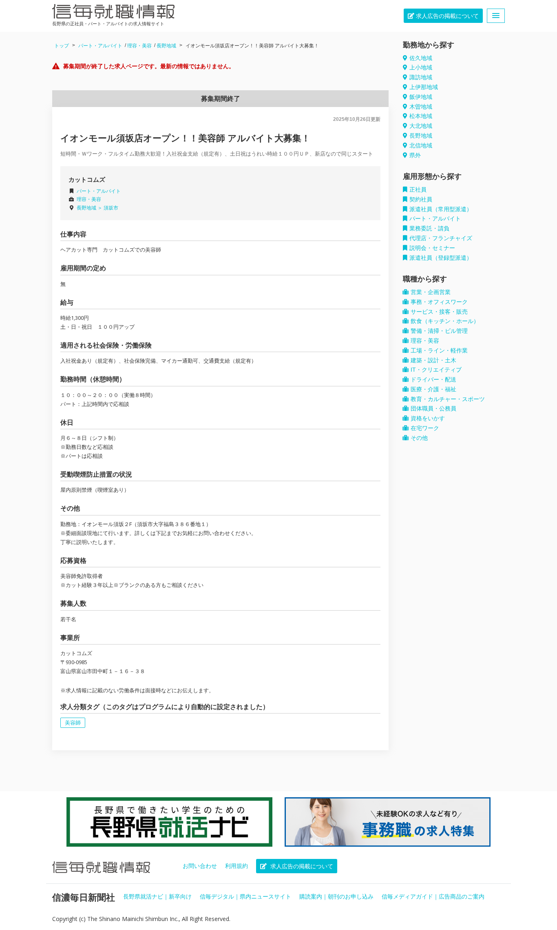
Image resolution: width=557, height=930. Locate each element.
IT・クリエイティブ (436, 369)
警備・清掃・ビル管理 (439, 331)
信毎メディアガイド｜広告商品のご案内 (433, 896)
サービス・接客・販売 (439, 311)
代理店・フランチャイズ (440, 238)
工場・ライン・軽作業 (439, 350)
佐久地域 (420, 58)
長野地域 (166, 46)
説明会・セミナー (432, 248)
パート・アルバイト (100, 46)
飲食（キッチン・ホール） (445, 321)
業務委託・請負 (429, 228)
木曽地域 (420, 106)
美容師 (73, 723)
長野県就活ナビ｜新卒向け (157, 896)
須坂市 (111, 208)
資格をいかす (428, 418)
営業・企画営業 (431, 292)
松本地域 (420, 116)
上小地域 (420, 67)
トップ (61, 46)
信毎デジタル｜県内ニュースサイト (245, 896)
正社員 (418, 189)
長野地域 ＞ (90, 208)
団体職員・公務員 (433, 408)
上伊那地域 (423, 87)
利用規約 (236, 866)
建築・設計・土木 (433, 360)
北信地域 (420, 145)
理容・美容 (139, 46)
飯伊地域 (420, 97)
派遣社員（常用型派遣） (440, 209)
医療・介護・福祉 (433, 389)
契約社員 (420, 199)
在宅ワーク (425, 428)
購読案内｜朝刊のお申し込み (336, 896)
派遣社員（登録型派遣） (440, 257)
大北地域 (420, 126)
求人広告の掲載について (446, 16)
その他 (419, 438)
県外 (415, 155)
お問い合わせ (200, 866)
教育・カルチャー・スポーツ (448, 399)
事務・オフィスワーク (439, 302)
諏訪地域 (420, 77)
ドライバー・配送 (433, 379)
